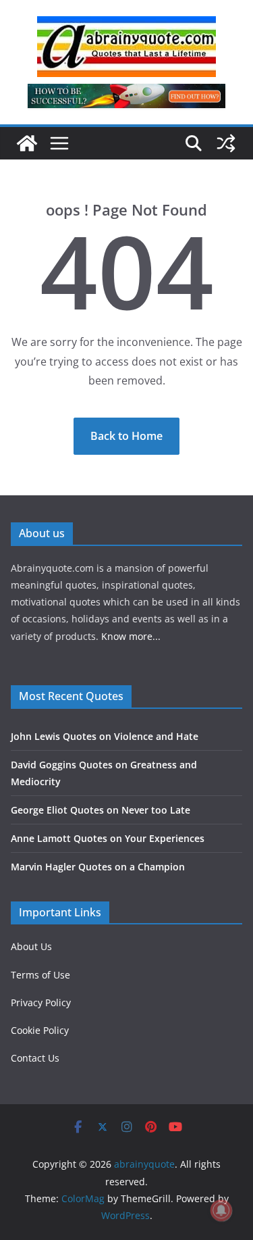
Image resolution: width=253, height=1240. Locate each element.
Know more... (131, 636)
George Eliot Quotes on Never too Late (100, 809)
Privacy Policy (41, 1002)
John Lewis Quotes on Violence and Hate (104, 736)
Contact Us (35, 1057)
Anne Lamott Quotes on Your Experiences (107, 838)
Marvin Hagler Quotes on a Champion (98, 866)
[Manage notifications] (221, 1210)
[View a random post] (226, 143)
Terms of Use (40, 974)
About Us (31, 946)
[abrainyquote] (27, 143)
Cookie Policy (40, 1030)
